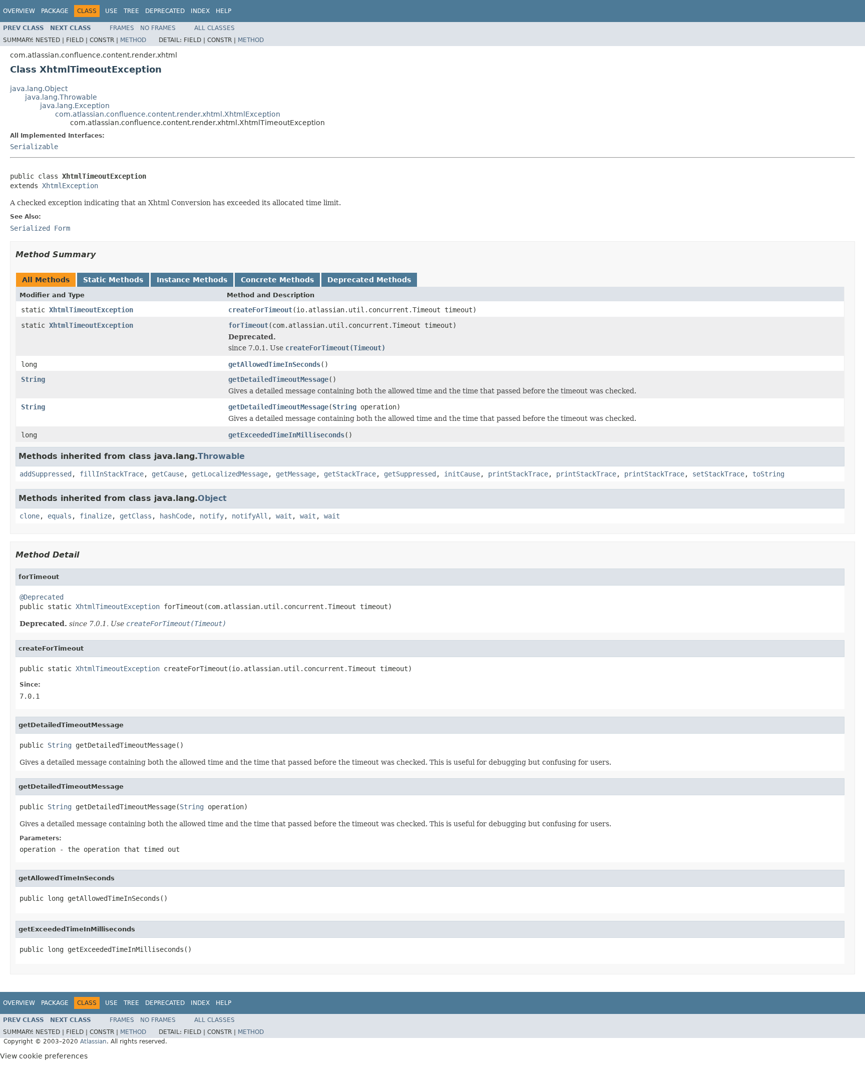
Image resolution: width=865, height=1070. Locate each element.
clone (30, 516)
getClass (136, 516)
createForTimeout (260, 310)
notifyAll (250, 516)
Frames (122, 28)
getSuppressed (410, 474)
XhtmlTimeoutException (91, 310)
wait (284, 516)
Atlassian (93, 1041)
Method (133, 40)
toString (768, 474)
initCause (462, 474)
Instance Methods (192, 280)
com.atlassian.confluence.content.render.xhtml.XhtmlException (167, 114)
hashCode (176, 516)
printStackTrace (518, 474)
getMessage (296, 474)
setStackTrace (718, 474)
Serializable (34, 147)
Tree (131, 11)
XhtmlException (70, 186)
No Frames (158, 28)
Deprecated (165, 11)
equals (60, 516)
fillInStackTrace (112, 474)
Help (223, 11)
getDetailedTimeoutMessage (278, 379)
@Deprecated (42, 597)
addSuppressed (46, 474)
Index (200, 11)
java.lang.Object (39, 89)
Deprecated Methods (369, 280)
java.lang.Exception (75, 106)
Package (55, 11)
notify (212, 516)
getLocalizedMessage (230, 474)
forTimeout (248, 325)
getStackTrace (350, 474)
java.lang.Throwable (61, 97)
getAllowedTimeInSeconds (274, 364)
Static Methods (113, 280)
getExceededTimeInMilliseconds (286, 435)
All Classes (214, 28)
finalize (96, 516)
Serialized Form (40, 228)
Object (212, 498)
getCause (168, 474)
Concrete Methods (277, 280)
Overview (19, 11)
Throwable (221, 456)
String (33, 379)
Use (111, 11)
